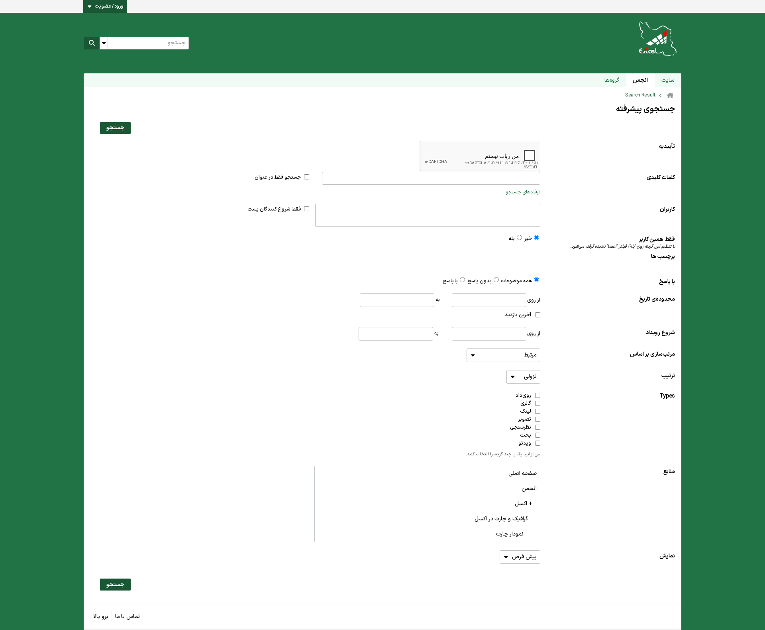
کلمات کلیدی (661, 177)
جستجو (115, 128)
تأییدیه (667, 146)
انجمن (640, 80)
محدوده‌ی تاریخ (657, 299)
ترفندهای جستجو (523, 192)
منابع (669, 471)
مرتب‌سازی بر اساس (652, 354)
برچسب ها (663, 256)
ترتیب (668, 376)
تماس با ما (127, 616)
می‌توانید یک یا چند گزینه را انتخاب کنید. (503, 454)
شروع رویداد (660, 333)
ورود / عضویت (109, 6)
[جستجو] (92, 43)
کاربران (667, 209)
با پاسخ (667, 282)
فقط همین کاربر (622, 242)
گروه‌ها (611, 80)
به (437, 300)
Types (667, 396)
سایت (668, 80)
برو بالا (100, 616)
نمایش (667, 556)
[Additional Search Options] (103, 43)
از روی (533, 300)
